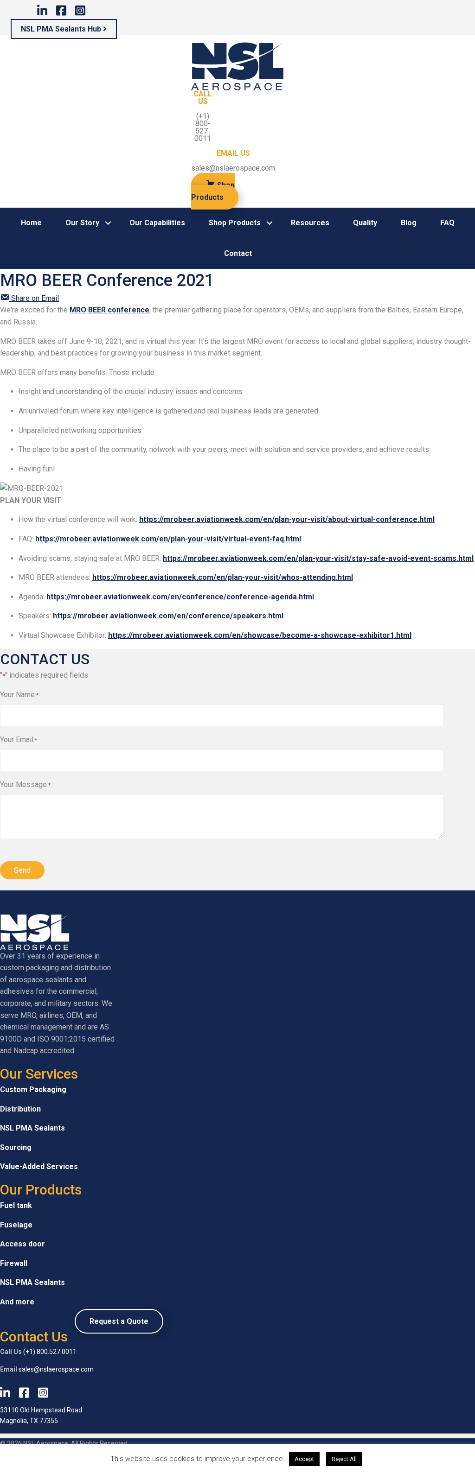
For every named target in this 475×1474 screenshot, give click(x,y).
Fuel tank (16, 1205)
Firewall (13, 1263)
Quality (365, 222)
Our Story (82, 222)
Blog (409, 222)
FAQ (447, 222)
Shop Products (235, 222)
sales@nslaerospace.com (233, 168)
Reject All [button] (344, 1458)
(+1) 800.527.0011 (50, 1351)
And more (17, 1301)
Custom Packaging (33, 1089)
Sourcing (16, 1147)
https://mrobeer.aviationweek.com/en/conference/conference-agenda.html (180, 596)
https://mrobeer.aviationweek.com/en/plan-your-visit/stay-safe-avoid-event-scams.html (318, 558)
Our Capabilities (157, 222)
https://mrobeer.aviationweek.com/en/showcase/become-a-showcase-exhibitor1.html (259, 635)
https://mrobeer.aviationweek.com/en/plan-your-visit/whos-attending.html (222, 577)
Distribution (20, 1109)
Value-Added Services (39, 1166)
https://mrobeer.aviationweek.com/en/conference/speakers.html (168, 615)
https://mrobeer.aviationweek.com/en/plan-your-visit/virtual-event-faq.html (168, 538)
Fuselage (16, 1224)
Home (31, 222)
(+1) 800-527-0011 (202, 127)
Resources (310, 222)
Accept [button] (304, 1458)
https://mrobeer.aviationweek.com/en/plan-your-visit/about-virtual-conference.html (287, 519)
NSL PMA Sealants (32, 1128)
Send (22, 870)
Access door (22, 1243)
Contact (238, 253)
